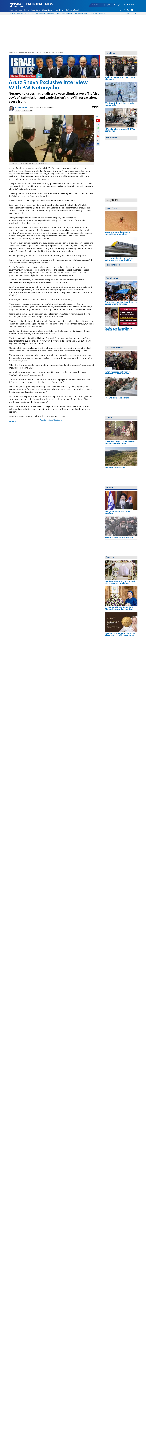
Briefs (26, 10)
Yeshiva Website (80, 13)
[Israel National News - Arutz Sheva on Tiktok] (135, 10)
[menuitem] (11, 10)
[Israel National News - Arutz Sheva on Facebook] (124, 10)
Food (27, 13)
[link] (121, 78)
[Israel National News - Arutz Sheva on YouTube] (132, 10)
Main (11, 10)
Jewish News (59, 10)
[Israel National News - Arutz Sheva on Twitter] (120, 10)
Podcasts (50, 13)
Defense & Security (73, 10)
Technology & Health (64, 13)
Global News (47, 10)
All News (18, 10)
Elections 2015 (28, 110)
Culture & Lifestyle (38, 13)
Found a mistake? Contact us (51, 420)
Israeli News (27, 52)
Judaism (20, 13)
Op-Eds (12, 13)
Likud (18, 110)
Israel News (35, 10)
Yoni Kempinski (21, 107)
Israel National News (15, 52)
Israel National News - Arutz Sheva (27, 6)
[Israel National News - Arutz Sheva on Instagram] (128, 10)
